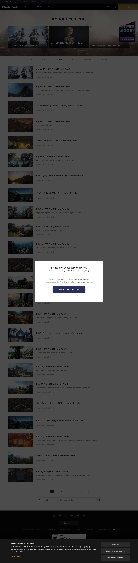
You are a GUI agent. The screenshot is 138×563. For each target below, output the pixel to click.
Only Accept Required (115, 557)
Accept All (115, 544)
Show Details (16, 556)
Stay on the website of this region (69, 296)
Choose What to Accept (114, 551)
